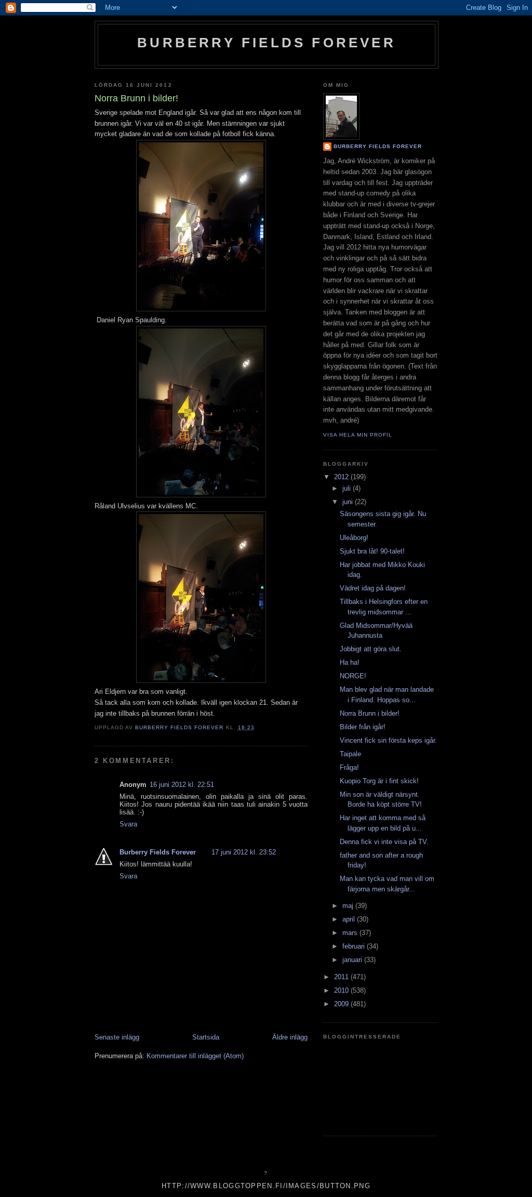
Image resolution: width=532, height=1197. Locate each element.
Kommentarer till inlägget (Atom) (195, 1056)
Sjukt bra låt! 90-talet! (372, 551)
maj (348, 906)
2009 (342, 1004)
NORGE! (353, 676)
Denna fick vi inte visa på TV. (384, 842)
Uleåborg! (354, 538)
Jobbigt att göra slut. (371, 649)
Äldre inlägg (290, 1037)
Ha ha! (350, 662)
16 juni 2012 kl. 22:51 (182, 784)
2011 (342, 977)
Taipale (350, 754)
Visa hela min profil (357, 435)
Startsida (205, 1037)
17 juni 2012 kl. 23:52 (243, 852)
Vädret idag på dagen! (373, 588)
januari (353, 960)
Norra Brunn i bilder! (370, 713)
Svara (128, 824)
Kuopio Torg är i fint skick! (379, 781)
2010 (342, 990)
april (349, 919)
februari (354, 946)
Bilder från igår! (362, 727)
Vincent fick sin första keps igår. (388, 740)
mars (351, 933)
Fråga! (349, 767)
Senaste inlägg (117, 1037)
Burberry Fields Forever (266, 42)
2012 (342, 477)
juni (348, 502)
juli (347, 488)
